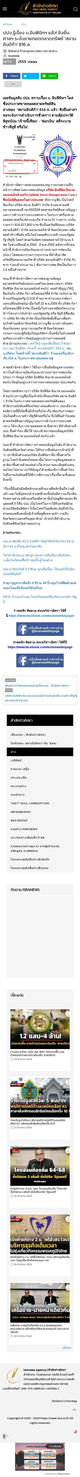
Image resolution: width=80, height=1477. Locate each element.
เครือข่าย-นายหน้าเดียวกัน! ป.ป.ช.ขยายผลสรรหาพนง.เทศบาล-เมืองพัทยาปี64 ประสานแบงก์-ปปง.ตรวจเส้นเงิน (39, 1329)
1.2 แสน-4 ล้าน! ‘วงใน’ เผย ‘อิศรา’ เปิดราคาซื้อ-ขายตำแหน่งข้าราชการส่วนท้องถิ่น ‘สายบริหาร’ (37, 1053)
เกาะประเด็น (19, 777)
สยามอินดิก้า (13, 700)
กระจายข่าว (18, 786)
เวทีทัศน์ (16, 760)
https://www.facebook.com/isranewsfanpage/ (41, 615)
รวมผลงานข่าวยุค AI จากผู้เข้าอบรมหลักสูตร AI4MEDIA (35, 848)
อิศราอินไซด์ (19, 820)
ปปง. (25, 700)
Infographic (21, 812)
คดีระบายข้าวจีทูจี (65, 695)
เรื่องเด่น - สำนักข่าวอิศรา (53, 685)
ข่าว (24, 24)
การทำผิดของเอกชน (23, 685)
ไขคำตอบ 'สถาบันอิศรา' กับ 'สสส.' (34, 743)
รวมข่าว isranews (24, 829)
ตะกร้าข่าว (17, 794)
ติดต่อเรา (57, 1401)
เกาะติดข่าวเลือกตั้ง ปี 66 (27, 837)
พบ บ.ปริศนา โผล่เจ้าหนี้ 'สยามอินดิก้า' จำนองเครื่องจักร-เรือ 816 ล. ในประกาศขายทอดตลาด (38, 353)
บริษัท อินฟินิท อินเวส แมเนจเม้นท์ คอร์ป (29, 695)
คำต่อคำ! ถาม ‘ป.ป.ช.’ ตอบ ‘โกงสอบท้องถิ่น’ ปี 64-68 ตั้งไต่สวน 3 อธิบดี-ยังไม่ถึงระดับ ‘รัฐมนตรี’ (38, 1190)
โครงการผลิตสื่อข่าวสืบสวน (30, 868)
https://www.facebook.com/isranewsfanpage (40, 647)
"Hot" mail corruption (30, 803)
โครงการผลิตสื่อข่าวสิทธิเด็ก (30, 859)
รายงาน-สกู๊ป (20, 769)
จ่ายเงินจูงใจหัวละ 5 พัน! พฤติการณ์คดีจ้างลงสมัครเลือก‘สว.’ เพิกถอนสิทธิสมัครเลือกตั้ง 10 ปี (37, 1122)
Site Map (71, 1401)
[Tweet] (30, 76)
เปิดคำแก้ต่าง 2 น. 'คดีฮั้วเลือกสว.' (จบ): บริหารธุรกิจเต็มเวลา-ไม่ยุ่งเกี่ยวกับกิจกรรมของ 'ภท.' (40, 1258)
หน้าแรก (8, 24)
